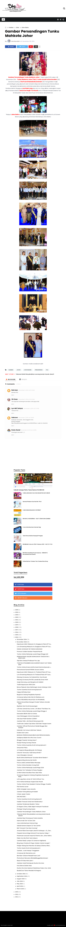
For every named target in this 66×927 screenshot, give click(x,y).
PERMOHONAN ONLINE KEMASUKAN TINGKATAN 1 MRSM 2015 (33, 657)
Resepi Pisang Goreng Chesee (26, 742)
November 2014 (22, 642)
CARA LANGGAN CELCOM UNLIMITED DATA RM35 (36, 493)
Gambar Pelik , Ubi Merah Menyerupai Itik (30, 721)
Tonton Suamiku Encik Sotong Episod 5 (29, 689)
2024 (17, 612)
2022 (17, 617)
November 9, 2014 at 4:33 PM (28, 430)
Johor (17, 27)
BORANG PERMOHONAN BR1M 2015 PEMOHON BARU (33, 735)
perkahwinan (38, 370)
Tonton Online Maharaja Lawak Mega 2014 (30, 767)
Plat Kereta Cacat (22, 786)
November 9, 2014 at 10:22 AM (27, 390)
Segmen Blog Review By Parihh (27, 760)
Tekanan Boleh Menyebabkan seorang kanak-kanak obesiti (35, 374)
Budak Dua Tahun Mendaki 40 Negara (29, 870)
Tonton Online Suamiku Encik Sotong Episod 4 (31, 745)
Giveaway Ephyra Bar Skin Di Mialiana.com (30, 697)
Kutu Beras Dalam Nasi (24, 865)
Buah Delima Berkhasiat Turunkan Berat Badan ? (32, 757)
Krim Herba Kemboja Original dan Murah (30, 781)
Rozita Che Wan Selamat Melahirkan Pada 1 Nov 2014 (34, 868)
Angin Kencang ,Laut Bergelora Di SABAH (30, 682)
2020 (17, 622)
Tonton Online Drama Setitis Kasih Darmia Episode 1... (34, 667)
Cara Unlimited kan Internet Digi (32, 527)
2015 (16, 634)
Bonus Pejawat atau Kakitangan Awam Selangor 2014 (34, 687)
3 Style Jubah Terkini (23, 794)
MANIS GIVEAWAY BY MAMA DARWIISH (29, 649)
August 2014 (21, 879)
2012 (16, 894)
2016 (16, 632)
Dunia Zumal (15, 430)
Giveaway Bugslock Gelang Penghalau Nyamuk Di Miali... (33, 775)
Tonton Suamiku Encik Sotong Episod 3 (29, 799)
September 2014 (22, 876)
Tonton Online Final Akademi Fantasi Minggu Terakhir (34, 784)
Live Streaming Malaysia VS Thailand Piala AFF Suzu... (34, 674)
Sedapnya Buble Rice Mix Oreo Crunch (29, 737)
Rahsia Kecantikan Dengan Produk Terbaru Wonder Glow (33, 702)
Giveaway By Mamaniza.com (26, 853)
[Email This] (36, 46)
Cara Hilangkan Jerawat (24, 755)
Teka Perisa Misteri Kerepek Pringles (33, 536)
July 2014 (20, 881)
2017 (16, 630)
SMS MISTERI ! (21, 796)
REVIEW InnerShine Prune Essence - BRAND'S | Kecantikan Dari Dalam (35, 553)
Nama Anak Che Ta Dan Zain (26, 820)
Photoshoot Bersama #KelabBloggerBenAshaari (32, 858)
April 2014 (20, 886)
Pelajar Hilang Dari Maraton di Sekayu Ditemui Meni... (33, 845)
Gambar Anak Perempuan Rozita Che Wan (30, 863)
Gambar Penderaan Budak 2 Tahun (28, 804)
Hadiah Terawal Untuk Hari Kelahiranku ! (30, 801)
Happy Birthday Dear (24, 692)
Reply (12, 395)
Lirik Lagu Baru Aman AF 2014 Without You (30, 779)
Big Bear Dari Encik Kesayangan (27, 706)
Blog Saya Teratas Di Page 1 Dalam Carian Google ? (33, 843)
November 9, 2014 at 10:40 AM (27, 399)
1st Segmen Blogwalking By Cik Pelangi (29, 750)
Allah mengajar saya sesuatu (26, 789)
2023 (17, 614)
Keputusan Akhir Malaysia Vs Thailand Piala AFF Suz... (34, 672)
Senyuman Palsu (22, 747)
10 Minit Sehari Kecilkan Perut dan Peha (29, 772)
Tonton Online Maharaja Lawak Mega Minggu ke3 (32, 654)
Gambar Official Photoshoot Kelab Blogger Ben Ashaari (32, 726)
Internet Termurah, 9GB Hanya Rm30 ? (29, 752)
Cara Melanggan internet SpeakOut (28, 716)
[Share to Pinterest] (31, 46)
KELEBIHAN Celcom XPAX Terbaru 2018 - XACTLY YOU (37, 544)
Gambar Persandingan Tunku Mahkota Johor (31, 811)
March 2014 (20, 889)
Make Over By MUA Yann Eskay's (27, 838)
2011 (16, 897)
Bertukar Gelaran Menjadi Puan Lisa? (28, 855)
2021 (16, 620)
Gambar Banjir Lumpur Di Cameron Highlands (31, 840)
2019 (16, 624)
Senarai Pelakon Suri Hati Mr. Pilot (32, 501)
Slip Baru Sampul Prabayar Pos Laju (28, 660)
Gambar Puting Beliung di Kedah (27, 791)
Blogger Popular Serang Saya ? (27, 740)
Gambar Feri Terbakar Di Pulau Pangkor (29, 770)
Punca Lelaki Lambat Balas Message (28, 762)
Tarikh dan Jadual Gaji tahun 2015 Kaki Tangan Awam (34, 723)
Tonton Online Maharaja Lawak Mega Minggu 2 (32, 711)
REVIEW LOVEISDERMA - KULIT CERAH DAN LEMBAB (36, 518)
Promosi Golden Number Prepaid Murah (29, 651)
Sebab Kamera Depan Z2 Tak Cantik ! (29, 825)
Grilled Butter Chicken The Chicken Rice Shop (35, 561)
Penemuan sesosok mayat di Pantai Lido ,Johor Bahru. (34, 835)
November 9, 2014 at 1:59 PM (26, 417)
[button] (3, 19)
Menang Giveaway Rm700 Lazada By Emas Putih (32, 679)
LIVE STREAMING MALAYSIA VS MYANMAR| (30, 699)
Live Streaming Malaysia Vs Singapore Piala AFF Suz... (34, 646)
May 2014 (20, 883)
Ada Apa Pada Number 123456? (27, 718)
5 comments (10, 384)
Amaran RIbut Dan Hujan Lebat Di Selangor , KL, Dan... (34, 830)
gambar (11, 27)
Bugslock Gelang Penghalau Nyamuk (28, 694)
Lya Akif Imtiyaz (17, 408)
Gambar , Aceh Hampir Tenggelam (28, 850)
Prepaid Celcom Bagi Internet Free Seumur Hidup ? (33, 833)
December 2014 (22, 639)
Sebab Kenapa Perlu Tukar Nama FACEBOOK (29, 490)
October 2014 (21, 873)
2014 (16, 637)
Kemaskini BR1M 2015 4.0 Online (27, 713)
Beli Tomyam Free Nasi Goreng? (27, 828)
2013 (16, 892)
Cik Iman (14, 399)
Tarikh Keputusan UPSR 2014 (26, 684)
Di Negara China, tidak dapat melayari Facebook (32, 806)
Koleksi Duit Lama (22, 732)
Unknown (14, 417)
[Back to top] (61, 922)
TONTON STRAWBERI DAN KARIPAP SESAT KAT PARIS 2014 (34, 663)
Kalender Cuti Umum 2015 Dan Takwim (29, 730)
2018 (16, 627)
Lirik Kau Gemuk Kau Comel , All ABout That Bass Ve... (34, 708)
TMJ (47, 370)
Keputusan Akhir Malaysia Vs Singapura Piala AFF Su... (34, 644)
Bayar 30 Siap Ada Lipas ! (25, 860)
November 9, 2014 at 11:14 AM (31, 408)
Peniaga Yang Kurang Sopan (26, 809)
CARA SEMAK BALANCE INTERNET (32, 510)
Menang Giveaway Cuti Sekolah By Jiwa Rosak (32, 677)
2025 (17, 610)
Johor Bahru (25, 27)
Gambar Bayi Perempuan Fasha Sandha (30, 818)
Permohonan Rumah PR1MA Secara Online (30, 669)
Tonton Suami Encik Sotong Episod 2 (28, 848)
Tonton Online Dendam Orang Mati (28, 765)
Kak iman (14, 390)
